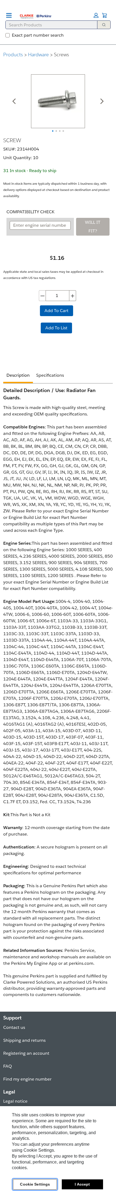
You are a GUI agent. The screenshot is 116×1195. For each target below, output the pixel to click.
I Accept (82, 1184)
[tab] (18, 376)
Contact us (14, 1027)
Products (13, 54)
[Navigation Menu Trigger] (8, 15)
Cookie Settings (35, 1184)
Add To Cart (57, 310)
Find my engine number (27, 1079)
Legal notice (15, 1101)
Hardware (38, 54)
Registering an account (26, 1053)
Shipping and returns (24, 1040)
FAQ (7, 1066)
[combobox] (49, 25)
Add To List (56, 328)
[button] (96, 15)
